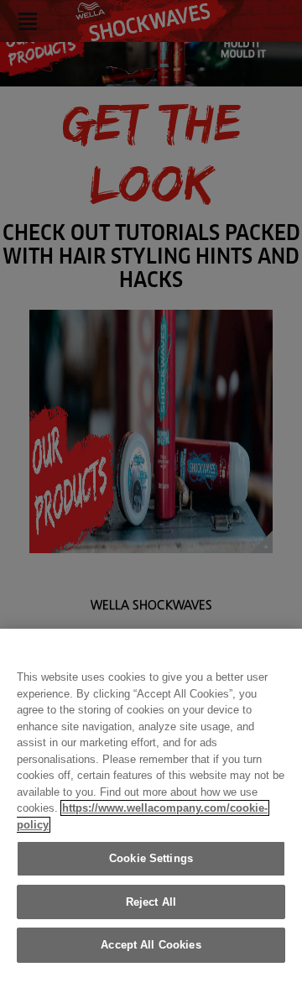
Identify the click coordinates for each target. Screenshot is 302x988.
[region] (151, 808)
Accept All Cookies (150, 944)
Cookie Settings (151, 858)
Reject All (151, 902)
